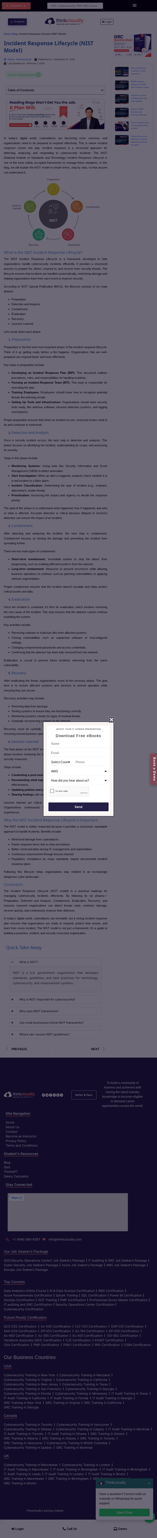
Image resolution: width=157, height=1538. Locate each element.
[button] (111, 719)
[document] (78, 769)
